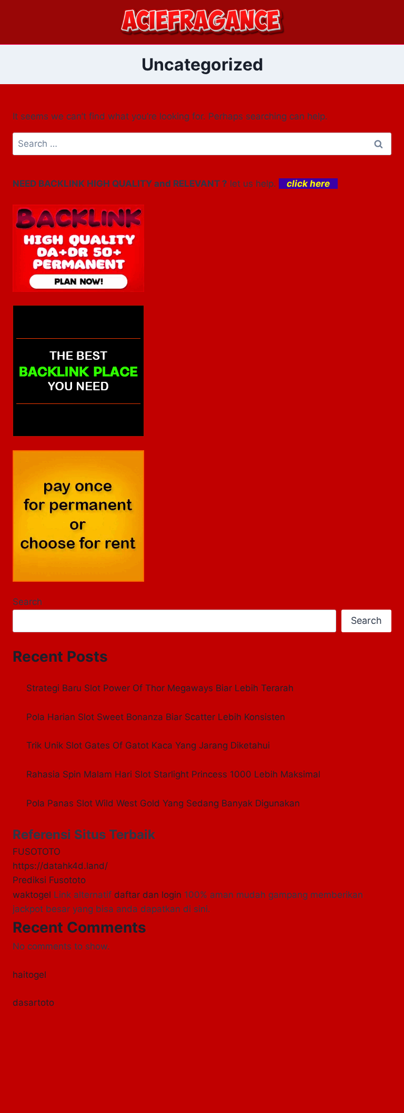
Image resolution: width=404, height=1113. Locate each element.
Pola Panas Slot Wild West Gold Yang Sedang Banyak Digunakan (163, 803)
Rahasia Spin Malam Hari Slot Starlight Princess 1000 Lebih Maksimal (173, 774)
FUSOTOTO (36, 851)
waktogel (32, 894)
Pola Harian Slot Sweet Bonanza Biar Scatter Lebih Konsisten (155, 717)
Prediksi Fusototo (49, 880)
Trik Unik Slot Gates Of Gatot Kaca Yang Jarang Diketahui (148, 745)
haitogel (29, 974)
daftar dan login (147, 894)
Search (27, 601)
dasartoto (33, 1002)
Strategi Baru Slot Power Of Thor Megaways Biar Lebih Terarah (160, 688)
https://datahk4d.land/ (60, 866)
